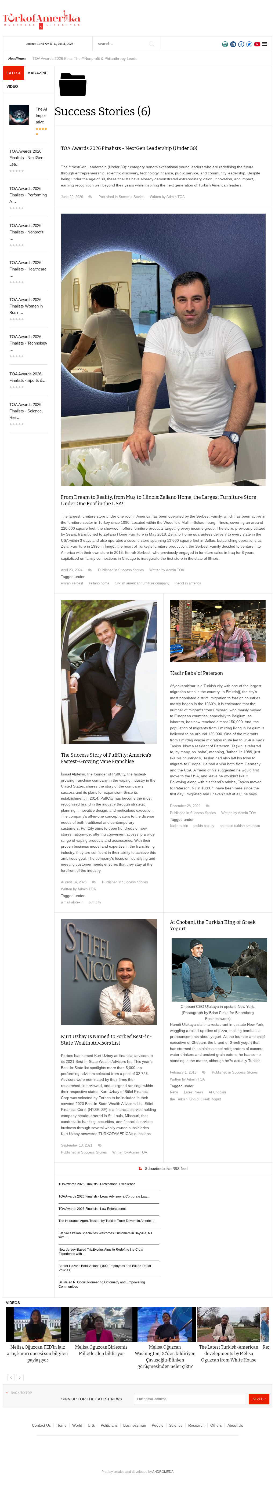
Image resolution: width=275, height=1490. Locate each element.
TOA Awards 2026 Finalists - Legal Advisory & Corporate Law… (104, 1196)
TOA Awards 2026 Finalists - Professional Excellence (97, 1184)
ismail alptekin (72, 902)
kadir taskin (179, 826)
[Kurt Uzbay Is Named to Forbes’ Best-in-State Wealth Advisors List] (109, 972)
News (174, 1092)
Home (61, 1425)
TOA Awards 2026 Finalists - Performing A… (28, 195)
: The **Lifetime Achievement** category (86, 58)
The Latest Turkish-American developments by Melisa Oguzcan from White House (228, 1354)
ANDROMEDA (162, 1472)
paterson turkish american (240, 826)
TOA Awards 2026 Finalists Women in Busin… (26, 306)
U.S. (91, 1425)
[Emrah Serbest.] (163, 350)
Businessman (134, 1425)
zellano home (99, 583)
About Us (235, 1425)
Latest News (193, 1092)
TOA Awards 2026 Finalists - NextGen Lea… (26, 157)
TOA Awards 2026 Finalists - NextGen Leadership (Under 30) (129, 148)
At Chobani (217, 1092)
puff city (95, 902)
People (158, 1425)
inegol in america (188, 583)
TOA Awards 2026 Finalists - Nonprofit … (26, 232)
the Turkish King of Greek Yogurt (195, 1099)
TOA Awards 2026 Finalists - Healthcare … (27, 269)
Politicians (109, 1425)
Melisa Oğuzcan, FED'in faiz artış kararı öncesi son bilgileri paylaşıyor (37, 1354)
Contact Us (41, 1425)
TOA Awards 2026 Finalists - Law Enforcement (92, 1209)
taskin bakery (203, 826)
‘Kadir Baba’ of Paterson (196, 673)
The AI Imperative (41, 115)
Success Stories (131, 197)
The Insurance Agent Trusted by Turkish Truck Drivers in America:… (108, 1221)
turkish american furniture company (142, 583)
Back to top (21, 1393)
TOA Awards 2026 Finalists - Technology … (28, 343)
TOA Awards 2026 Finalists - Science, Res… (26, 411)
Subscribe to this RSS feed (166, 1169)
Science (176, 1425)
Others (216, 1425)
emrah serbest (72, 583)
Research (196, 1425)
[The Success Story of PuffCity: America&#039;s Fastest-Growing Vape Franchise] (109, 672)
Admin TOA (176, 197)
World (77, 1425)
